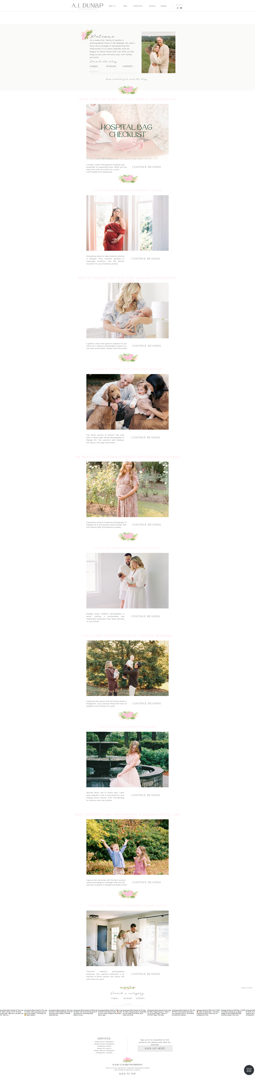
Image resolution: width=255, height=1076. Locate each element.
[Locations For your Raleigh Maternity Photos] (127, 223)
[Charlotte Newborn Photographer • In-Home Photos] (127, 938)
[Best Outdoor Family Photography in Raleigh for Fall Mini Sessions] (127, 847)
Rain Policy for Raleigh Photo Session (127, 726)
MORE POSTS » (247, 988)
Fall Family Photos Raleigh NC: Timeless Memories (127, 635)
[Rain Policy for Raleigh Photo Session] (127, 759)
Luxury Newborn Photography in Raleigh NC (127, 548)
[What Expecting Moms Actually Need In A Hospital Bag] (127, 131)
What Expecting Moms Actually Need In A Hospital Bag (127, 99)
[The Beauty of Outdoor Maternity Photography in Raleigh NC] (127, 489)
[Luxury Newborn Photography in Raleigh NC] (127, 580)
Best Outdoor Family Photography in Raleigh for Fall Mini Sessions (127, 816)
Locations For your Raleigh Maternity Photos (128, 190)
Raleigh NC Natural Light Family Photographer (127, 369)
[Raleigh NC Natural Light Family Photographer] (127, 402)
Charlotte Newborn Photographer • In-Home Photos (127, 905)
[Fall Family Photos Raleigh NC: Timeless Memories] (127, 668)
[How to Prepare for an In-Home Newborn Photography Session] (127, 310)
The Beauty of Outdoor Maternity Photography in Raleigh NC (127, 458)
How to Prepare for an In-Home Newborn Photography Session (127, 279)
